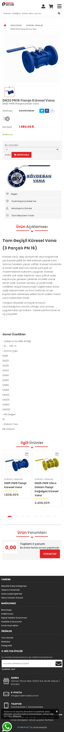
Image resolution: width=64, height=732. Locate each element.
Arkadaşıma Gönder (21, 208)
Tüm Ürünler (7, 637)
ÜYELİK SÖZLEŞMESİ (19, 720)
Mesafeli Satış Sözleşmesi (14, 586)
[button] (9, 516)
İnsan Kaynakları (9, 625)
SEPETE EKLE (22, 154)
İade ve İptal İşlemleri (11, 593)
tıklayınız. (17, 716)
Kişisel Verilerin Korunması (14, 617)
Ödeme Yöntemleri (10, 589)
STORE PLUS (23, 727)
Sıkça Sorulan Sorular (12, 597)
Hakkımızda (7, 613)
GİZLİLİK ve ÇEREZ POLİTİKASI (41, 720)
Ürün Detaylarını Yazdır (22, 215)
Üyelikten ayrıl (8, 669)
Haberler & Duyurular (11, 621)
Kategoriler (6, 645)
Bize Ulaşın (6, 610)
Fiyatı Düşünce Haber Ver (23, 201)
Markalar (5, 641)
